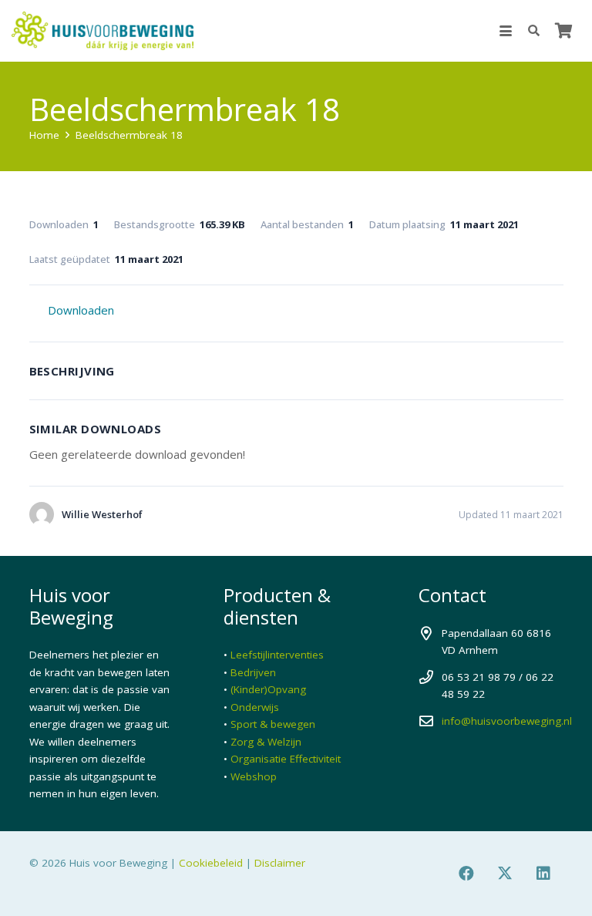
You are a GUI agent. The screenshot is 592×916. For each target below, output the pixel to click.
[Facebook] (466, 873)
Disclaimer (279, 863)
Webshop (253, 776)
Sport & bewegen (272, 724)
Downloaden (81, 310)
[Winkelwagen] (563, 31)
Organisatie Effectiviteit (285, 759)
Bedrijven (253, 672)
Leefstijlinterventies (277, 655)
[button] (505, 31)
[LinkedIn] (543, 873)
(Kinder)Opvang (268, 689)
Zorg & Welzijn (265, 742)
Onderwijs (254, 707)
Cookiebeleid (211, 863)
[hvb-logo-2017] (102, 31)
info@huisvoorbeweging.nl (507, 721)
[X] (505, 873)
